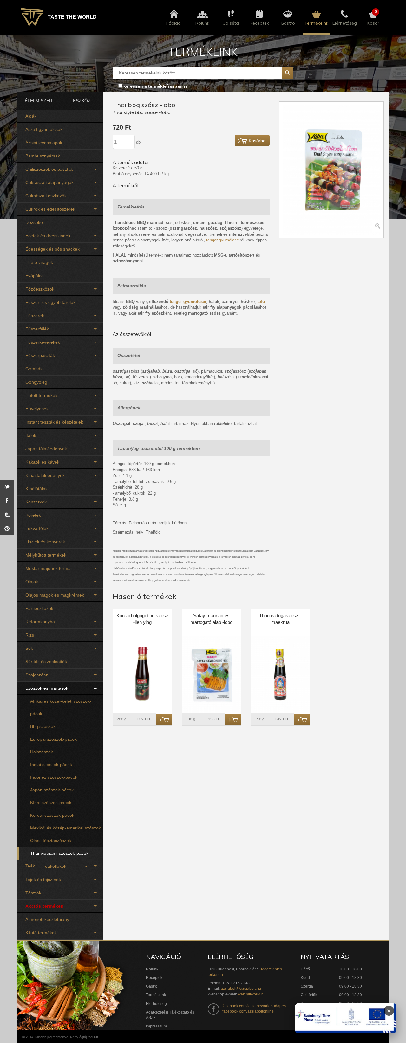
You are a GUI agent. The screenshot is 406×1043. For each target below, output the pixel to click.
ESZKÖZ (82, 100)
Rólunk (152, 969)
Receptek (154, 978)
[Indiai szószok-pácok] (60, 751)
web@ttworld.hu (252, 994)
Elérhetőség (156, 1003)
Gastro (151, 986)
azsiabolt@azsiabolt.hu (241, 988)
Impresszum (156, 1026)
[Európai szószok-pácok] (60, 726)
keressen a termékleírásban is (155, 86)
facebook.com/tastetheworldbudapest (254, 1006)
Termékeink (156, 995)
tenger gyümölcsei (223, 240)
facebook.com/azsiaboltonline (248, 1011)
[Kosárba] (164, 719)
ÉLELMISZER (38, 100)
